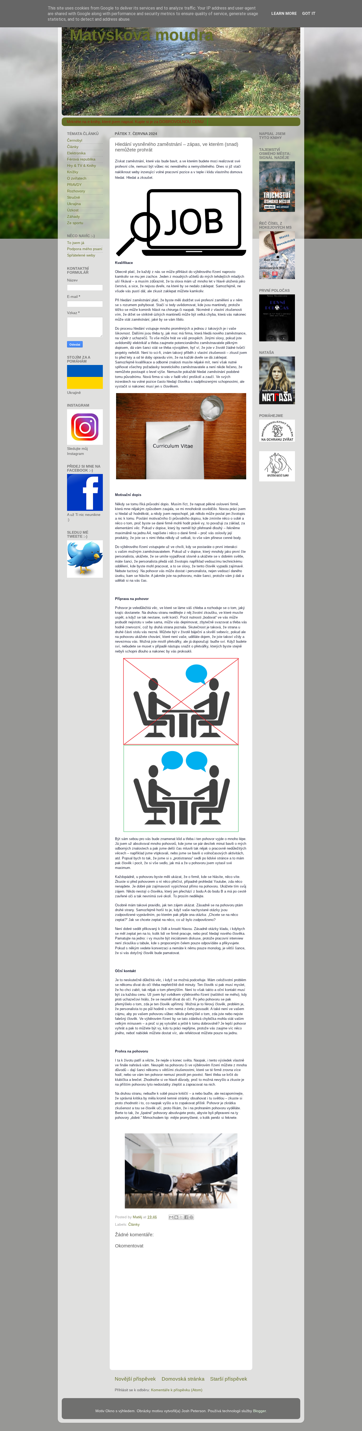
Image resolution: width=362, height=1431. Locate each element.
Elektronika (76, 153)
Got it (309, 13)
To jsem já (75, 243)
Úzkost (72, 210)
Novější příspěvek (135, 1379)
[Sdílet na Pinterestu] (191, 1217)
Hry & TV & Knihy (81, 166)
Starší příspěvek (228, 1379)
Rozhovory (76, 191)
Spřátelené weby (81, 255)
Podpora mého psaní (84, 249)
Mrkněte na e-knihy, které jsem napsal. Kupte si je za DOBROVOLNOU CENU (135, 121)
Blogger (259, 1411)
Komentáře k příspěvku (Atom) (176, 1390)
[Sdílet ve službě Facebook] (186, 1217)
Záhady (73, 217)
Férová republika (81, 159)
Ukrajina (74, 204)
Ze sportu (75, 223)
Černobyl (74, 140)
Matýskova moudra (141, 35)
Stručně (73, 197)
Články (134, 1224)
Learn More (284, 13)
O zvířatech (76, 178)
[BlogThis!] (176, 1217)
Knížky (72, 172)
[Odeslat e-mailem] (171, 1217)
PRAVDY (74, 185)
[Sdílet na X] (181, 1217)
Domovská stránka (183, 1379)
